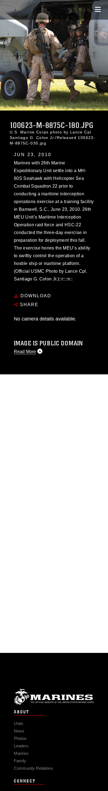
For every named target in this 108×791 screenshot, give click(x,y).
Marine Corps (54, 697)
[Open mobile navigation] (97, 10)
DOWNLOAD (35, 295)
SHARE (28, 304)
